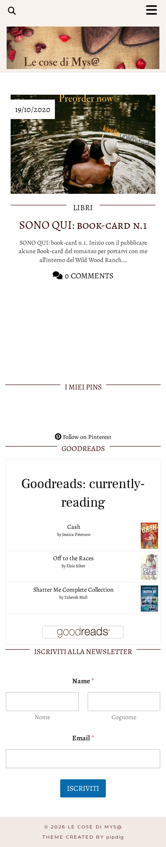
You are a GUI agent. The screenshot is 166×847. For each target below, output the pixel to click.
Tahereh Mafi (76, 597)
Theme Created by (83, 837)
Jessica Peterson (76, 534)
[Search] (12, 11)
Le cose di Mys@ (95, 827)
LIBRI (83, 207)
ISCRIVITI (83, 788)
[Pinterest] (20, 412)
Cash (73, 527)
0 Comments (88, 275)
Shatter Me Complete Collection (73, 589)
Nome (42, 717)
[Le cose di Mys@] (83, 41)
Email (83, 738)
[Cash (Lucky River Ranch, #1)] (149, 535)
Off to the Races (73, 558)
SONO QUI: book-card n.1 (83, 225)
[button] (154, 11)
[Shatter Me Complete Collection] (149, 598)
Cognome (124, 717)
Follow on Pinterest (87, 437)
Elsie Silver (75, 566)
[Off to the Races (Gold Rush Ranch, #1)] (149, 566)
